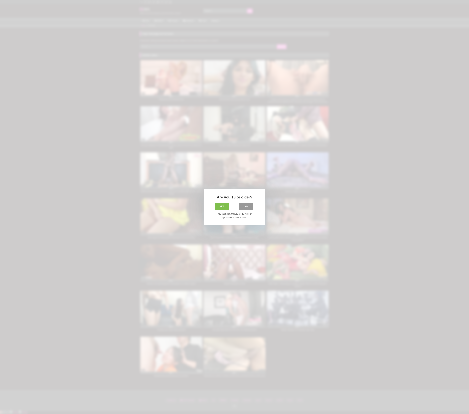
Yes (222, 206)
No (246, 206)
